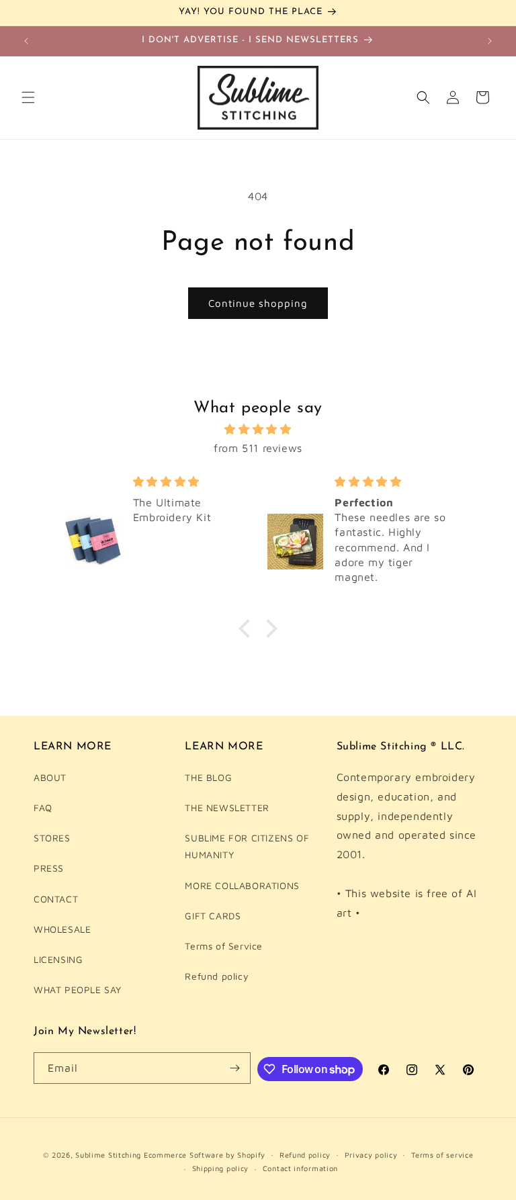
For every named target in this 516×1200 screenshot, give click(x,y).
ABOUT (50, 777)
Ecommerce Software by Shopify (204, 1154)
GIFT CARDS (213, 915)
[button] (28, 97)
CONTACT (56, 899)
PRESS (49, 868)
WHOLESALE (62, 929)
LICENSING (58, 959)
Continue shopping (258, 303)
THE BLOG (208, 777)
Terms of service (442, 1154)
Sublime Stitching (108, 1154)
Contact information (300, 1168)
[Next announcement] (490, 41)
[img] (258, 429)
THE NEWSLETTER (227, 807)
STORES (52, 837)
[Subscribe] (235, 1068)
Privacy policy (371, 1154)
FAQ (43, 807)
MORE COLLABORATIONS (242, 885)
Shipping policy (220, 1168)
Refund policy (217, 976)
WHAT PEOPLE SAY (78, 989)
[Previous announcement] (26, 41)
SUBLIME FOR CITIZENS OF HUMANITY (247, 846)
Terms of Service (224, 946)
